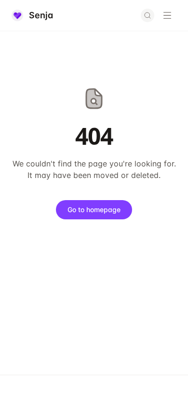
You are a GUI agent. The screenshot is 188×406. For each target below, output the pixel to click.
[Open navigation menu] (167, 15)
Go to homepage (94, 209)
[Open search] (147, 15)
